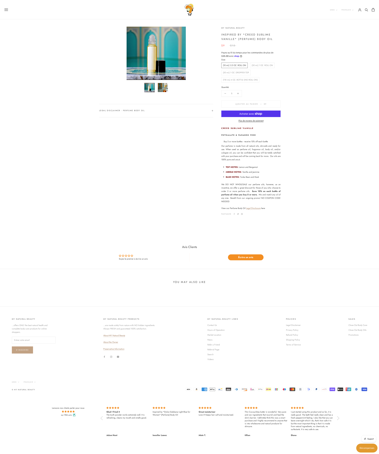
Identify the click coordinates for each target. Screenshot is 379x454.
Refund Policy (292, 334)
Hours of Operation (216, 330)
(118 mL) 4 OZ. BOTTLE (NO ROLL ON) (240, 79)
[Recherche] (366, 9)
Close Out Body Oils (357, 330)
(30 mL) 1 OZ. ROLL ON (262, 65)
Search (210, 354)
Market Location (214, 334)
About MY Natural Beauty (114, 335)
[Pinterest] (242, 214)
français (346, 10)
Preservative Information (113, 348)
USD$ (332, 10)
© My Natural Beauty (23, 389)
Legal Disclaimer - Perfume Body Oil (122, 110)
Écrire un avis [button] (245, 257)
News (209, 339)
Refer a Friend (213, 344)
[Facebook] (234, 214)
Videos (210, 359)
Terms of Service (293, 344)
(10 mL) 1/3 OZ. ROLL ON (234, 65)
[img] (68, 411)
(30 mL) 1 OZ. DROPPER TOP (236, 72)
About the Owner (110, 342)
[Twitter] (238, 214)
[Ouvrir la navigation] (6, 9)
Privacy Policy (292, 330)
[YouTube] (118, 356)
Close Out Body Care (358, 325)
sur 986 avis (66, 414)
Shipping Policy (293, 339)
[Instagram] (111, 356)
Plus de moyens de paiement (251, 120)
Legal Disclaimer (293, 325)
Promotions (354, 334)
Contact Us (212, 325)
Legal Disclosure (253, 208)
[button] (102, 418)
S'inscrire (22, 350)
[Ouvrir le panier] (373, 9)
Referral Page (213, 349)
